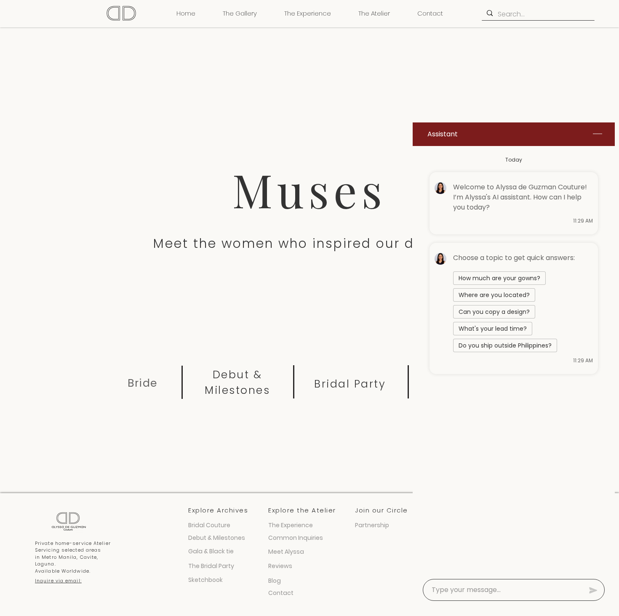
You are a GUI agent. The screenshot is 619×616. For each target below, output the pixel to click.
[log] (514, 360)
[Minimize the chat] (597, 134)
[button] (239, 13)
